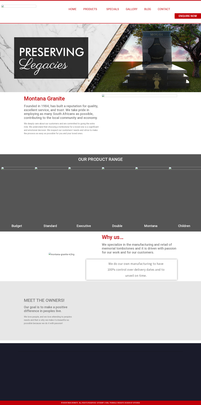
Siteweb (136, 403)
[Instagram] (173, 381)
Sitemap (100, 403)
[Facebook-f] (180, 381)
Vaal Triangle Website (114, 403)
